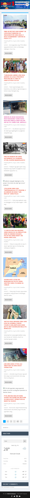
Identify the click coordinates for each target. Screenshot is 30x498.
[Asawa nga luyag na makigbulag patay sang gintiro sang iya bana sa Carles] (15, 267)
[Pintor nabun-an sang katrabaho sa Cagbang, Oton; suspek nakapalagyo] (15, 148)
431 (18, 421)
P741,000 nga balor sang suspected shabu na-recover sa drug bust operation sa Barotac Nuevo (15, 398)
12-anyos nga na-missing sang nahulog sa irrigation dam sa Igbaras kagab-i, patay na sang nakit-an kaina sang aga (15, 234)
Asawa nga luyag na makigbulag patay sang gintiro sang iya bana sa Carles (13, 282)
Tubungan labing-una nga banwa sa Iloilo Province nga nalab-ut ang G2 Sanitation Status (14, 77)
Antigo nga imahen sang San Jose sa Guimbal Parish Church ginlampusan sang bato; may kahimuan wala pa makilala (15, 325)
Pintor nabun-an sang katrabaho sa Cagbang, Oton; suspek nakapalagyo (14, 158)
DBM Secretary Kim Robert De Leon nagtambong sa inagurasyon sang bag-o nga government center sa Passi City (15, 35)
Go (25, 441)
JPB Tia (10, 41)
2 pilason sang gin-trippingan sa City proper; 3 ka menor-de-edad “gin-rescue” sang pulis (15, 191)
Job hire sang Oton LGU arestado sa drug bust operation (13, 365)
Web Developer (11, 493)
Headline (22, 41)
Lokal (5, 42)
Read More (8, 53)
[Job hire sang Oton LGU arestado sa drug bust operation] (15, 354)
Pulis (5, 371)
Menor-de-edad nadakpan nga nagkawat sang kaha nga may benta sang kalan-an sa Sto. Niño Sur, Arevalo (15, 119)
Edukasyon (23, 125)
